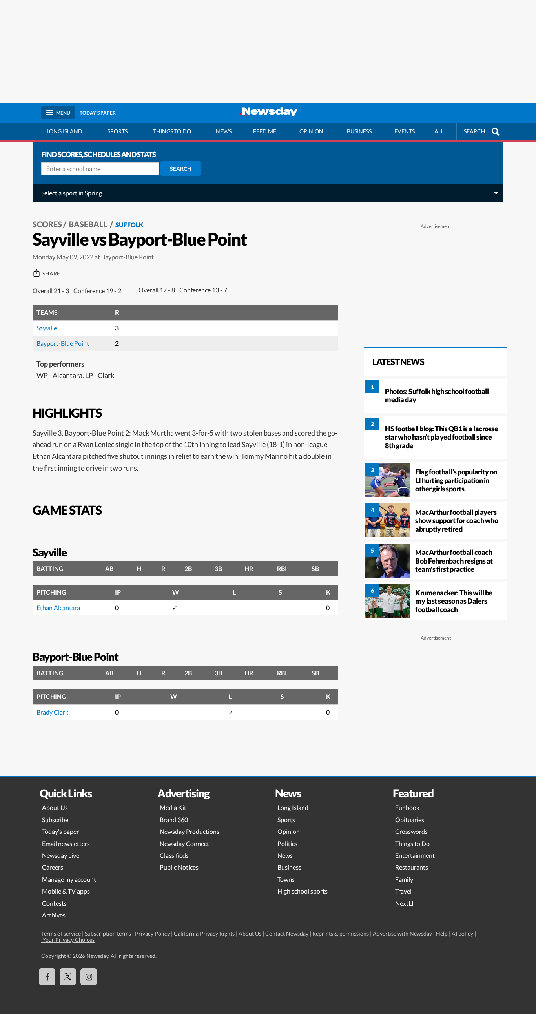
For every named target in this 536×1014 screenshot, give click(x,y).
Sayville (46, 328)
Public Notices (179, 867)
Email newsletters (66, 843)
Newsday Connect (184, 843)
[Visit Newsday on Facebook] (47, 976)
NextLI (404, 903)
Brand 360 (174, 819)
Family (404, 879)
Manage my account (69, 879)
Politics (287, 843)
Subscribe (55, 819)
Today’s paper (60, 831)
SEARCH (474, 131)
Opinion (311, 131)
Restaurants (411, 867)
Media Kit (173, 807)
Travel (403, 891)
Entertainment (415, 855)
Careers (52, 867)
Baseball (89, 224)
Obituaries (409, 819)
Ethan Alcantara (58, 607)
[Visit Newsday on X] (68, 976)
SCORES (47, 224)
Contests (54, 903)
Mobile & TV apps (66, 891)
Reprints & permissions (340, 933)
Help (442, 933)
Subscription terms (108, 933)
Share (51, 273)
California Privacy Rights (204, 933)
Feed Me (264, 131)
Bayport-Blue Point (62, 343)
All (439, 131)
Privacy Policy (152, 933)
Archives (54, 915)
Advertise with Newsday (402, 933)
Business (359, 131)
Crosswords (411, 831)
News (224, 131)
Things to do (172, 131)
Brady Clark (52, 712)
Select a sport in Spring (71, 193)
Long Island (64, 131)
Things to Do (412, 843)
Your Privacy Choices (68, 939)
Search (180, 168)
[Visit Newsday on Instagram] (88, 976)
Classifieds (174, 855)
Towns (286, 879)
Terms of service (61, 933)
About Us (55, 807)
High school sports (302, 891)
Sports (118, 131)
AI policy (462, 933)
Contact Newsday (286, 933)
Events (404, 131)
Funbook (407, 807)
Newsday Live (60, 855)
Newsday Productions (189, 831)
